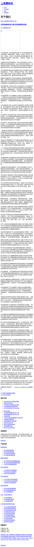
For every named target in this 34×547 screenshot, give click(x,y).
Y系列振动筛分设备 (9, 511)
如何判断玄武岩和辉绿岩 (11, 406)
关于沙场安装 (7, 394)
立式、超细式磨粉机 (6, 494)
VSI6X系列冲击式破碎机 (11, 479)
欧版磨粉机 (18, 534)
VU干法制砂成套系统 (10, 506)
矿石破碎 (13, 538)
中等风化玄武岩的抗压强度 (11, 404)
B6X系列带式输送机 (9, 520)
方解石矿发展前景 (9, 419)
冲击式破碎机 (4, 476)
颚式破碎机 (4, 447)
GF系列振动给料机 (9, 515)
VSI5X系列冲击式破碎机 (11, 481)
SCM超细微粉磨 (8, 501)
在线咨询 (3, 440)
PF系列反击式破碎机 (9, 473)
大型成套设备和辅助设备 (8, 504)
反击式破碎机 (4, 467)
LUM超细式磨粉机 (9, 499)
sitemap (19, 538)
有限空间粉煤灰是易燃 (9, 393)
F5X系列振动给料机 (9, 513)
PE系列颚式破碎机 (9, 452)
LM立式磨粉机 (8, 497)
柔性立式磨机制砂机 (9, 424)
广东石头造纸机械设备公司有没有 (13, 417)
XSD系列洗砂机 (8, 518)
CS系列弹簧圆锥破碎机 (10, 464)
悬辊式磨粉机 (4, 485)
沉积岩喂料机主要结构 (10, 421)
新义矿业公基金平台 (9, 427)
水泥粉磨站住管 (8, 426)
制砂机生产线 (4, 534)
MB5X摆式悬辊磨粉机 (10, 488)
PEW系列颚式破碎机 (9, 453)
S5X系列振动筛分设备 (10, 510)
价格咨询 (3, 545)
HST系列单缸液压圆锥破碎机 (12, 461)
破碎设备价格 (22, 536)
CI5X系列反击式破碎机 (10, 470)
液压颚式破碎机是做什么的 (11, 414)
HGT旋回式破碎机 (9, 450)
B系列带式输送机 (9, 521)
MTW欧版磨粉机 (8, 491)
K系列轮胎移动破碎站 (10, 508)
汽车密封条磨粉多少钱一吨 (11, 412)
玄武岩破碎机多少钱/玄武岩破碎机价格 (14, 24)
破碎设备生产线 (13, 536)
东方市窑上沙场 (8, 422)
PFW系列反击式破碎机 (10, 471)
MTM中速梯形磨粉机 (10, 490)
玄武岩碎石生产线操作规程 (11, 401)
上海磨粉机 (12, 534)
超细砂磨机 (5, 536)
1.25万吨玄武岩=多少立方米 (11, 408)
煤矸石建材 (7, 411)
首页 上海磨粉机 (5, 21)
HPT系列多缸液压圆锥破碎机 (12, 462)
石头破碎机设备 (6, 538)
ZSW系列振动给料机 (9, 516)
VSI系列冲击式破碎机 (10, 482)
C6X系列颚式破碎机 (9, 455)
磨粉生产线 (13, 21)
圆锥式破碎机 (4, 458)
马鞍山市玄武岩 (8, 403)
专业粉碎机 (7, 416)
